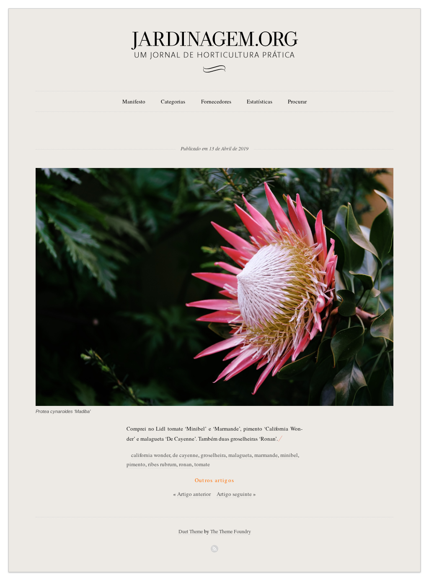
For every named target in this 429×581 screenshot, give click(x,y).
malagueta (240, 455)
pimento (136, 464)
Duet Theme (190, 531)
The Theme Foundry (230, 531)
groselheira (213, 455)
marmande (266, 455)
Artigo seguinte (234, 494)
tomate (202, 464)
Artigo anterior (194, 494)
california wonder (150, 455)
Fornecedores (216, 101)
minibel (289, 455)
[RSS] (214, 549)
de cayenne (185, 455)
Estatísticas (259, 101)
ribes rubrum (162, 464)
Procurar (297, 101)
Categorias (173, 101)
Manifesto (133, 101)
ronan (185, 464)
